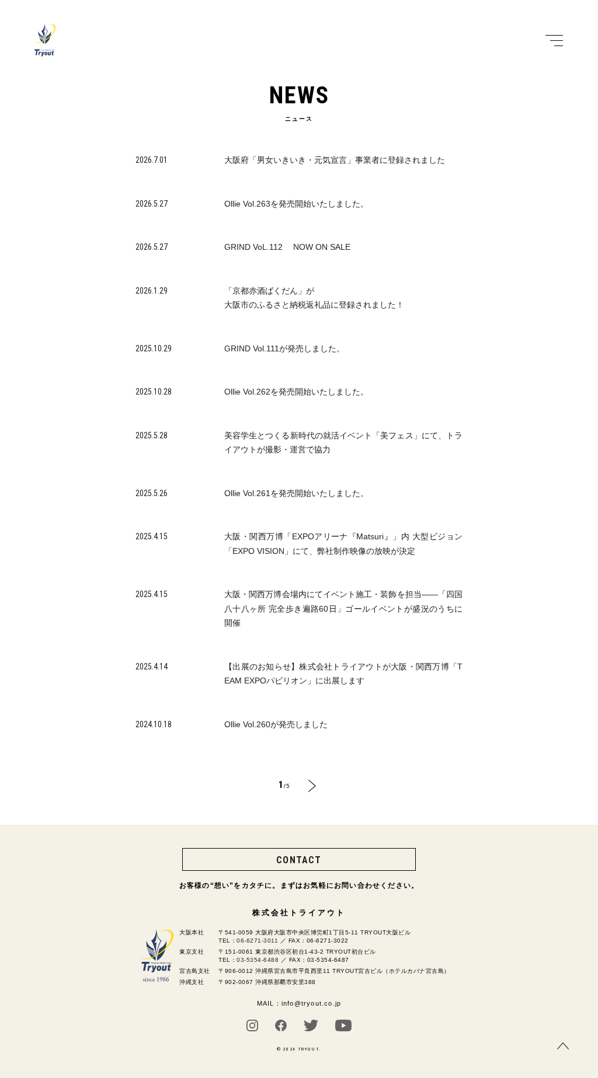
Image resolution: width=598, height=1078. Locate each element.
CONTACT (298, 860)
